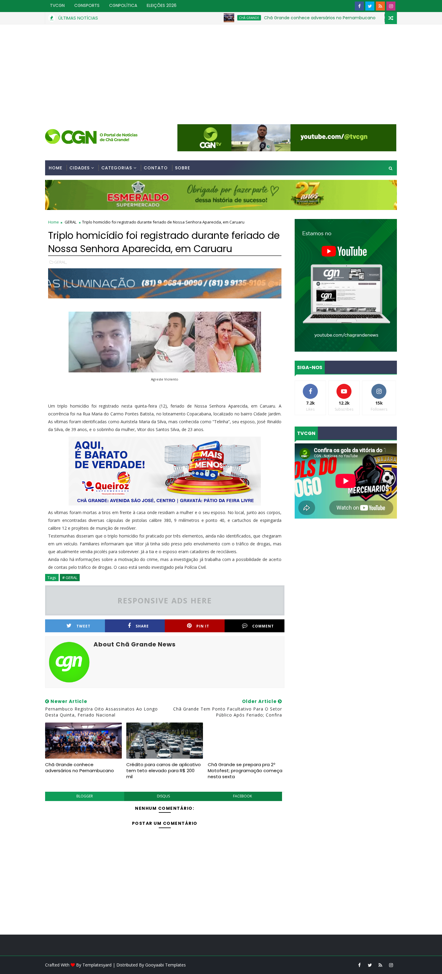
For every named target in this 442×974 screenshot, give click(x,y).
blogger (84, 796)
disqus (163, 796)
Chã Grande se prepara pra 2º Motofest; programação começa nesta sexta (245, 770)
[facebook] (359, 6)
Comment (263, 626)
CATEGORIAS (116, 168)
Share (142, 626)
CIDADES (79, 168)
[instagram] (390, 6)
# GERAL (69, 577)
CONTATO (156, 168)
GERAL (375, 18)
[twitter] (369, 6)
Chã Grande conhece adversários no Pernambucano (290, 18)
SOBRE (182, 168)
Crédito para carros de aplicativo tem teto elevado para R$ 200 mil (163, 770)
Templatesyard (97, 965)
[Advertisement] (221, 69)
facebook (242, 796)
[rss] (380, 6)
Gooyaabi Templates (165, 965)
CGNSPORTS (87, 5)
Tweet (83, 626)
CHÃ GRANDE (220, 18)
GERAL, (60, 262)
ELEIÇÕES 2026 (161, 5)
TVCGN (57, 5)
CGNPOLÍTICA (123, 5)
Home (55, 168)
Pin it (202, 626)
